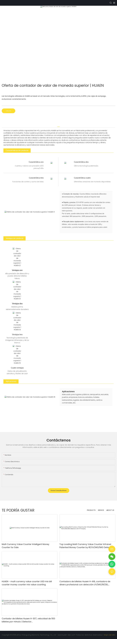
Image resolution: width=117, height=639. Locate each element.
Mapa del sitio (109, 635)
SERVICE (101, 510)
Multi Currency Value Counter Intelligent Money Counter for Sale (25, 546)
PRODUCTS (91, 510)
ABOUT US (110, 510)
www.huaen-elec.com (67, 635)
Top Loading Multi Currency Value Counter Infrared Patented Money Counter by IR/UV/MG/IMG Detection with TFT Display (86, 546)
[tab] (58, 126)
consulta (8, 111)
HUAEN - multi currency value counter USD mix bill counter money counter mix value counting (27, 583)
